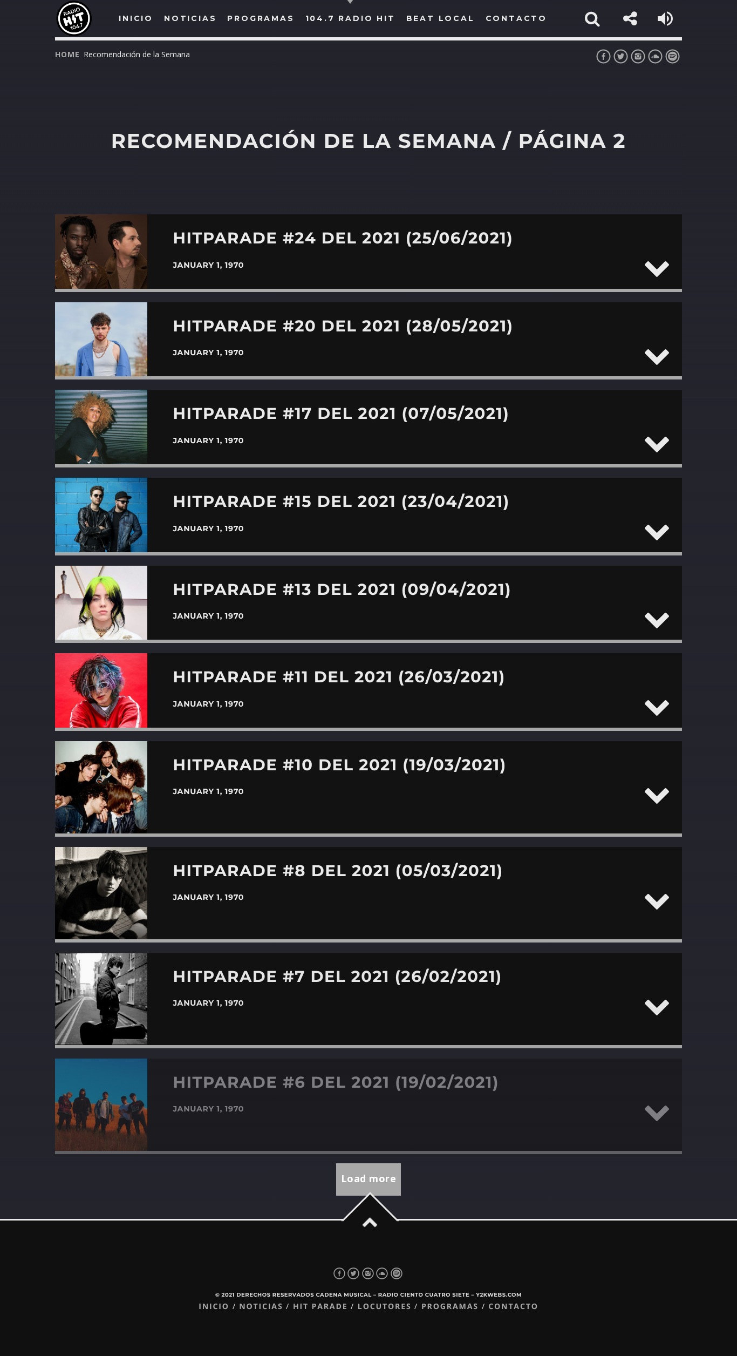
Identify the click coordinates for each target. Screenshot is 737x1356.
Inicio (214, 1306)
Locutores (385, 1306)
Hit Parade (320, 1306)
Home (67, 54)
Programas (450, 1306)
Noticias (261, 1306)
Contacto (513, 1306)
